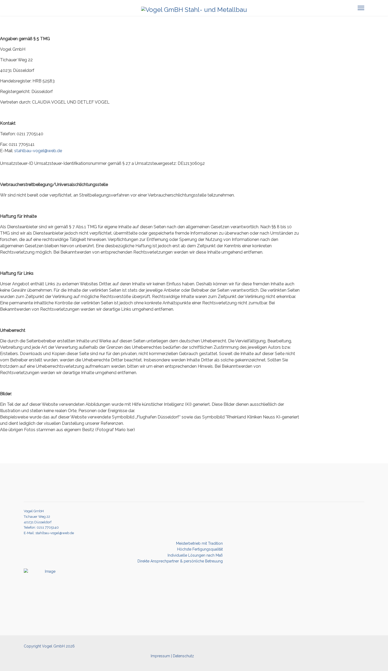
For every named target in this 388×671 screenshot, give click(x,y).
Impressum (160, 656)
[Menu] (361, 8)
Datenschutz (183, 656)
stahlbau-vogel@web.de (38, 150)
